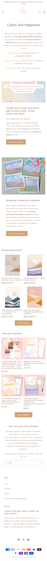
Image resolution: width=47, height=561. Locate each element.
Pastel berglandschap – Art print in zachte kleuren (34, 279)
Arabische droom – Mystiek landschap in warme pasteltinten (12, 279)
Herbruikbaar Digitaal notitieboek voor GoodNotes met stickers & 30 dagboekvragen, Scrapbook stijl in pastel (34, 402)
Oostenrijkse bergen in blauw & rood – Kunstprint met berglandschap (12, 311)
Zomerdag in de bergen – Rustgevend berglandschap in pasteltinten (33, 311)
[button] (2, 12)
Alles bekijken (23, 323)
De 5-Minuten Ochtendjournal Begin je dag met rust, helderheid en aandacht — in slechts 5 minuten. (11, 401)
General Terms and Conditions (15, 498)
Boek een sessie (16, 142)
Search (7, 494)
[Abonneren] (40, 462)
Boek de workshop (16, 233)
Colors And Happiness (20, 557)
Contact (7, 489)
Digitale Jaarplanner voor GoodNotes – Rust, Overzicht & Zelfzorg (34, 363)
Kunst (6, 484)
